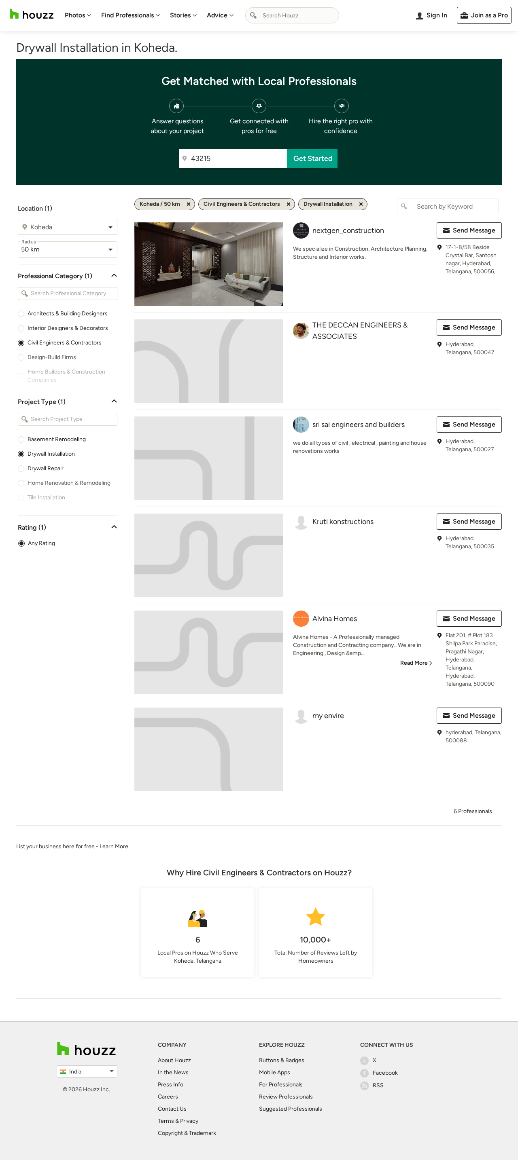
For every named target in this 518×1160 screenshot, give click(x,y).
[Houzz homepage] (31, 14)
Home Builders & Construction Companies (66, 375)
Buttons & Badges (281, 1060)
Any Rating (41, 543)
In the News (173, 1072)
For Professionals (281, 1084)
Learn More (114, 846)
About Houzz (174, 1060)
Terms (166, 1121)
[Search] (253, 15)
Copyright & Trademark (187, 1133)
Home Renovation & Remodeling (69, 483)
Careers (168, 1096)
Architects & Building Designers (68, 313)
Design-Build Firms (52, 357)
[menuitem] (78, 15)
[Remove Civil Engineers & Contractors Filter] (288, 204)
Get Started (313, 158)
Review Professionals (286, 1096)
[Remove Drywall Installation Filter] (361, 204)
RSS (378, 1085)
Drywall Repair (46, 468)
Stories (180, 15)
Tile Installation (46, 497)
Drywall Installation (51, 453)
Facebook (385, 1072)
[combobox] (292, 15)
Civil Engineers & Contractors (65, 342)
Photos (75, 15)
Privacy (189, 1121)
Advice (217, 15)
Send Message (474, 230)
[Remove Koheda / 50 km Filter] (188, 204)
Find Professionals (127, 15)
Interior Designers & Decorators (68, 328)
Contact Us (172, 1108)
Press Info (170, 1084)
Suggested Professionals (290, 1108)
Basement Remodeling (57, 439)
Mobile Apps (274, 1072)
